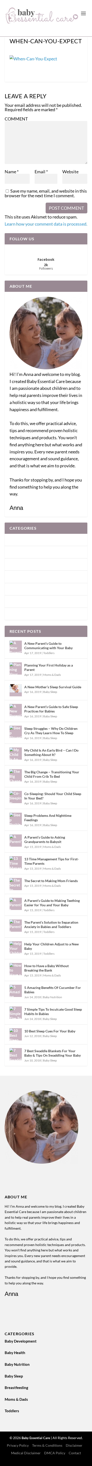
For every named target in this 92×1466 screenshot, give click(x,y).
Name (12, 171)
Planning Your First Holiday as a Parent (48, 667)
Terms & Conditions (47, 1445)
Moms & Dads (21, 601)
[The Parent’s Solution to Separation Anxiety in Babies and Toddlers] (16, 925)
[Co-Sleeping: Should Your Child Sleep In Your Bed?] (16, 797)
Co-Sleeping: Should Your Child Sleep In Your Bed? (52, 796)
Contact (75, 1453)
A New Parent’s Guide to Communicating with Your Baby (48, 645)
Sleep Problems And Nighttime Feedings (47, 817)
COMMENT (16, 118)
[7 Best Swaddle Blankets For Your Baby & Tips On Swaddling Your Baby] (16, 1054)
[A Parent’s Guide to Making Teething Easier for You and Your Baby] (16, 904)
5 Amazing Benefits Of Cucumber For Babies (52, 989)
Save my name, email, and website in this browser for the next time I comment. (46, 193)
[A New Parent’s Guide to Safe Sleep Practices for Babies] (16, 710)
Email (41, 171)
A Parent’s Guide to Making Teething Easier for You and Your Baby (52, 902)
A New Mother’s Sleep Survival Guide (52, 687)
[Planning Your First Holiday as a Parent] (16, 668)
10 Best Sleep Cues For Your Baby (49, 1031)
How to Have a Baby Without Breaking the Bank (46, 968)
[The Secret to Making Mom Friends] (16, 884)
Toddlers (17, 614)
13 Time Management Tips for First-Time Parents (51, 861)
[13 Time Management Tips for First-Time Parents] (16, 862)
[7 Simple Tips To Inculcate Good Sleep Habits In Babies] (16, 1013)
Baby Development (25, 539)
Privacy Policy (18, 1445)
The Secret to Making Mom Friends (51, 881)
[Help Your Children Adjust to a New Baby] (16, 947)
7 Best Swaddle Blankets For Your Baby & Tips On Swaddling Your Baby (52, 1053)
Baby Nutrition (22, 564)
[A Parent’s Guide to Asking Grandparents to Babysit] (16, 840)
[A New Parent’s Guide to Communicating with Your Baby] (16, 647)
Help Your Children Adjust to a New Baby (51, 946)
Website (70, 171)
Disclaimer (74, 1445)
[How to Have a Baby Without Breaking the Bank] (16, 969)
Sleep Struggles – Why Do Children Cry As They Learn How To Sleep (51, 730)
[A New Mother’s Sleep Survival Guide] (16, 690)
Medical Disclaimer (26, 1453)
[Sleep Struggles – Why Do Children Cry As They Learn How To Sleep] (16, 732)
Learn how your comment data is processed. (46, 224)
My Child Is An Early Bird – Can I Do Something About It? (51, 752)
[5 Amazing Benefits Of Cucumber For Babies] (16, 991)
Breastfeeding (21, 589)
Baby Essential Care (36, 1438)
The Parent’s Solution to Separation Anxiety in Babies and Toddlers (51, 924)
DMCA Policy (54, 1453)
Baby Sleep (19, 576)
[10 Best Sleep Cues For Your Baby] (16, 1034)
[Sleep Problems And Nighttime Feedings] (16, 819)
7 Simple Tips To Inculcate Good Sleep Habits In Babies (53, 1011)
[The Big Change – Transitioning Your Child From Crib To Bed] (16, 775)
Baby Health (20, 552)
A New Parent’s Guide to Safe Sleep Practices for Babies (51, 709)
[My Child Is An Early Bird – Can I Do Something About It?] (16, 753)
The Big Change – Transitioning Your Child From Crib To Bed (51, 774)
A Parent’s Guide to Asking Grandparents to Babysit (44, 839)
